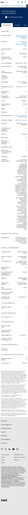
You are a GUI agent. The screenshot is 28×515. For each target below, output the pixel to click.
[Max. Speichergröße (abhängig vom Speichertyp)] (10, 275)
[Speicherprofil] (10, 251)
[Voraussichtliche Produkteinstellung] (2, 60)
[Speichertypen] (11, 261)
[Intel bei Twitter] (5, 449)
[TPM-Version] (9, 363)
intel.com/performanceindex (9, 475)
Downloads (17, 25)
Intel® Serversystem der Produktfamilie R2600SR (21, 37)
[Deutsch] (22, 2)
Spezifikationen (7, 25)
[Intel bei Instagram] (17, 449)
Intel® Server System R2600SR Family (21, 116)
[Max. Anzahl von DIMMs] (6, 268)
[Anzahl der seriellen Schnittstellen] (10, 340)
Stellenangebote (5, 439)
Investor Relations (6, 428)
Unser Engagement (6, 425)
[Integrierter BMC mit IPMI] (5, 360)
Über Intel (4, 421)
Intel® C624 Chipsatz (21, 120)
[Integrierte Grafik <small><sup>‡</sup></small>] (2, 308)
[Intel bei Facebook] (2, 449)
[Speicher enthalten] (2, 258)
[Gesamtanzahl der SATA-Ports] (9, 332)
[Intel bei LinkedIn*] (9, 449)
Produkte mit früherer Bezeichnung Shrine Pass (21, 44)
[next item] (27, 5)
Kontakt (3, 432)
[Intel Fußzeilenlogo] (4, 500)
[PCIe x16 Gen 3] (11, 317)
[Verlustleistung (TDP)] (6, 105)
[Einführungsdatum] (2, 50)
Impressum (4, 443)
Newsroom (4, 436)
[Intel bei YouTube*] (13, 449)
